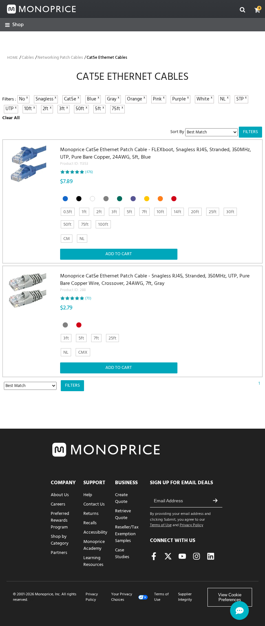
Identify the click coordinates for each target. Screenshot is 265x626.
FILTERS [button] (250, 132)
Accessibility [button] (95, 532)
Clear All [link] (11, 118)
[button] (257, 10)
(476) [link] (89, 172)
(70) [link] (88, 298)
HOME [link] (12, 58)
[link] (14, 25)
